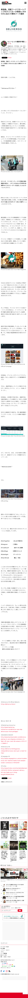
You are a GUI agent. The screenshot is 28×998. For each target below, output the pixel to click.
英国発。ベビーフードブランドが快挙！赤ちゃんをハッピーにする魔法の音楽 (22, 834)
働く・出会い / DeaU (5, 956)
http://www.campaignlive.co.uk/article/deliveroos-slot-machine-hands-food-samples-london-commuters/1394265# (14, 760)
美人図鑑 (3, 948)
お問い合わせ (4, 961)
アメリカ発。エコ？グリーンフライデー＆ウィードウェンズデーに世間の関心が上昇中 (22, 854)
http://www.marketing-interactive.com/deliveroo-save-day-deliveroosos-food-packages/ (12, 729)
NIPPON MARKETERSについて (8, 960)
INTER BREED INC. (6, 974)
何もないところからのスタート (13, 888)
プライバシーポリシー (6, 967)
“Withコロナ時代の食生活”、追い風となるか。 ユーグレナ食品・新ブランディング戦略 (4, 854)
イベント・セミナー (5, 950)
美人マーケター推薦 (6, 964)
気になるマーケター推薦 (7, 966)
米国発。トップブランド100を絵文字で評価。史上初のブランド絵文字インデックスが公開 (13, 835)
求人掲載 (4, 963)
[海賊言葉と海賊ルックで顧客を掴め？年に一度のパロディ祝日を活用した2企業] (5, 825)
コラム (2, 951)
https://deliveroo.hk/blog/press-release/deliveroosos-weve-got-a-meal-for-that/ (14, 751)
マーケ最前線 (4, 953)
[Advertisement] (14, 800)
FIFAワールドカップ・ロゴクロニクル (15, 892)
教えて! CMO (4, 955)
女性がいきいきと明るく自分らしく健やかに (15, 900)
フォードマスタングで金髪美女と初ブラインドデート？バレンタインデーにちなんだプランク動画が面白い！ (13, 856)
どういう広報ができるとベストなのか (15, 884)
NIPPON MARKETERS (8, 3)
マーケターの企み (5, 946)
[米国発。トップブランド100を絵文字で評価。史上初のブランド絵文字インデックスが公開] (14, 825)
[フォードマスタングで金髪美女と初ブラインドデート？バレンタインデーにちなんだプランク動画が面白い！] (14, 845)
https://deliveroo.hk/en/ (8, 704)
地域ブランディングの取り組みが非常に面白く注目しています (15, 896)
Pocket (10, 57)
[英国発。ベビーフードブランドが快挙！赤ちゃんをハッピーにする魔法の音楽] (23, 825)
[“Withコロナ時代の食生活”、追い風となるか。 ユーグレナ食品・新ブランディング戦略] (5, 845)
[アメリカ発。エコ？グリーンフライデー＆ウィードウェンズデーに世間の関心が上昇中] (23, 845)
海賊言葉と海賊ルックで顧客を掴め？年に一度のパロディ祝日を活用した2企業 (4, 834)
